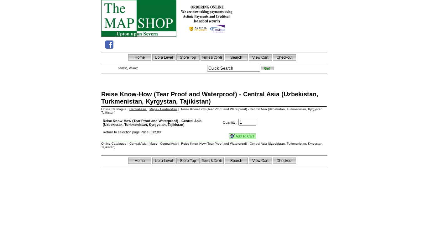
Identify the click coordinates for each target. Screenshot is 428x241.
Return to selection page (121, 132)
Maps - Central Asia (163, 109)
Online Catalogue (114, 109)
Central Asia (138, 109)
